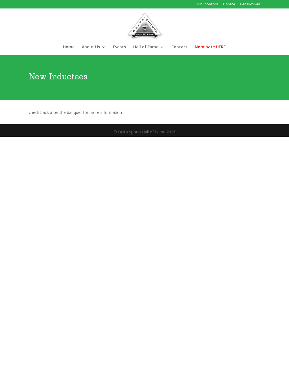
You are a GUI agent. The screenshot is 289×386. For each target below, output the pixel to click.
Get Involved (250, 4)
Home (69, 47)
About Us (91, 47)
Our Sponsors (207, 4)
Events (119, 47)
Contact (179, 47)
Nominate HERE (210, 47)
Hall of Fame (145, 47)
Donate (229, 4)
